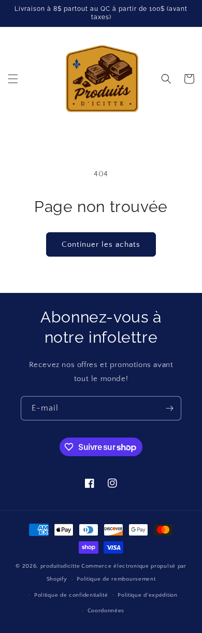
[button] (13, 78)
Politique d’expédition (147, 595)
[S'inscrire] (169, 408)
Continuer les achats (101, 244)
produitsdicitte (60, 566)
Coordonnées (106, 611)
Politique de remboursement (116, 579)
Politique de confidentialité (71, 595)
